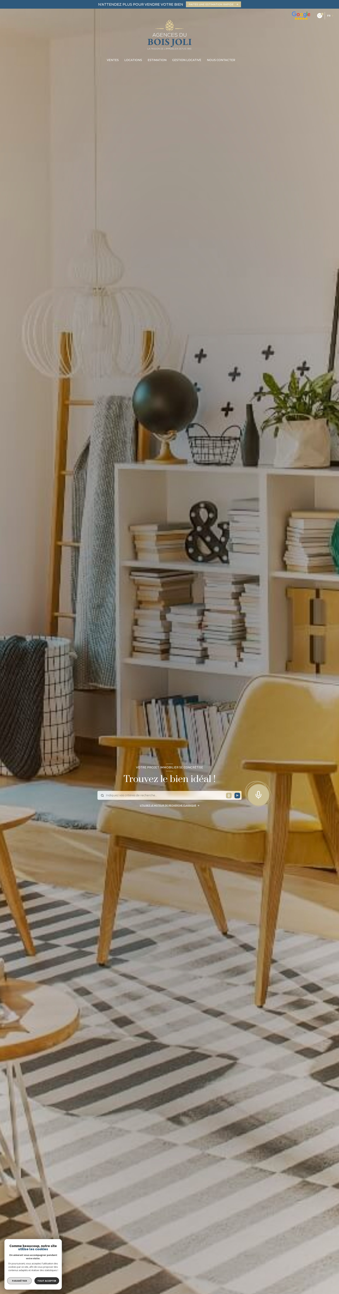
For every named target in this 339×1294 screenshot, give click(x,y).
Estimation (157, 60)
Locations (133, 60)
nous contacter (221, 60)
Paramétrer (19, 1280)
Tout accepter (46, 1280)
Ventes (113, 60)
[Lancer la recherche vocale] (258, 794)
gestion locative (186, 60)
